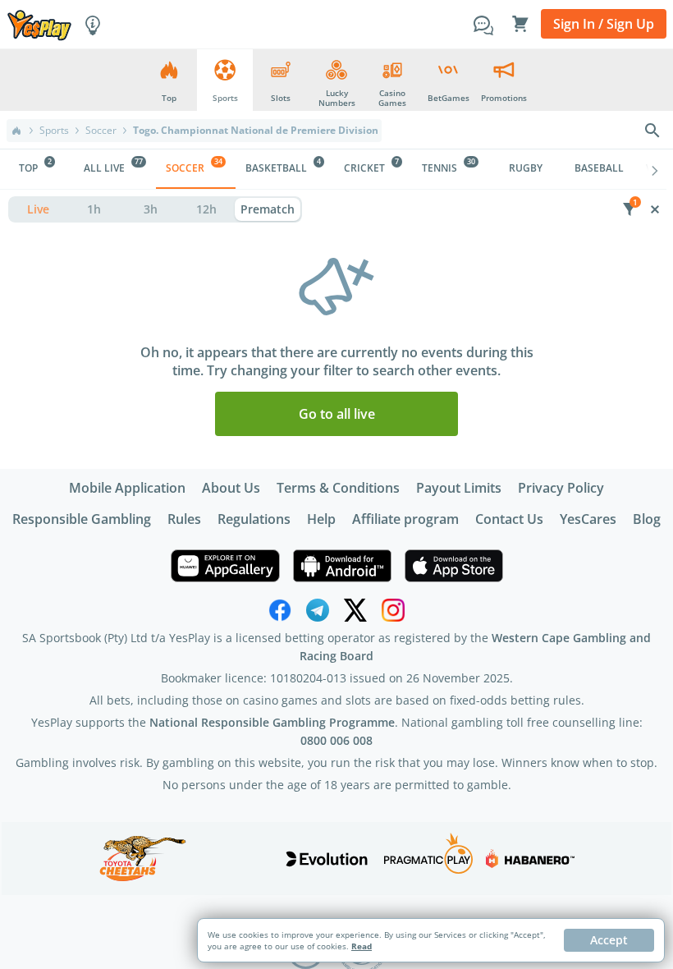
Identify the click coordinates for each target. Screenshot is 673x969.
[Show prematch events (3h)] (150, 209)
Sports (54, 130)
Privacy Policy (561, 488)
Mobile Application (127, 488)
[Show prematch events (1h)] (94, 209)
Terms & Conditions (338, 488)
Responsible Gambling (81, 519)
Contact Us (509, 519)
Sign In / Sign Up (603, 24)
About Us (231, 488)
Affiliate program (405, 519)
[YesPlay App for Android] (342, 565)
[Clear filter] (654, 209)
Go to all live (337, 414)
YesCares (588, 519)
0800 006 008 (336, 740)
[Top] (16, 130)
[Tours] (92, 23)
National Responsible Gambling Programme (272, 722)
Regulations (254, 519)
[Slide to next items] (655, 169)
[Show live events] (38, 209)
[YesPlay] (39, 24)
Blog (647, 519)
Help (321, 519)
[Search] (652, 130)
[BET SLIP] (520, 23)
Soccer (101, 130)
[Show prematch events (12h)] (207, 209)
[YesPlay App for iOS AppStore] (454, 565)
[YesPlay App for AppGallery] (225, 565)
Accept (609, 940)
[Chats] (483, 23)
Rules (184, 519)
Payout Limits (458, 488)
